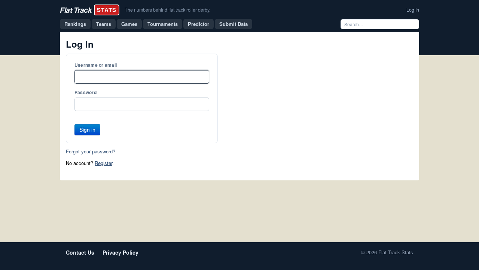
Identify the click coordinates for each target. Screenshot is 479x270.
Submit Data (233, 23)
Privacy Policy (120, 252)
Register (103, 162)
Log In (412, 9)
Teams (103, 23)
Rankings (75, 23)
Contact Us (80, 252)
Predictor (198, 23)
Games (129, 23)
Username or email (95, 65)
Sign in (87, 130)
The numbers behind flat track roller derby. (167, 9)
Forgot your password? (90, 151)
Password (85, 92)
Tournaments (162, 23)
